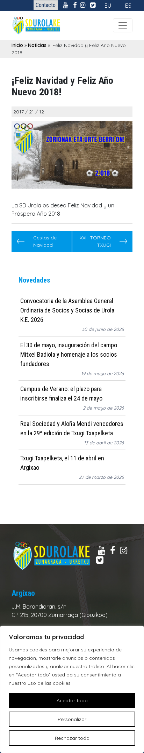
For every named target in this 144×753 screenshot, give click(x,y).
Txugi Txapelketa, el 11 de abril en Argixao (62, 462)
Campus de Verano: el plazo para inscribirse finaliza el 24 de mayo (61, 393)
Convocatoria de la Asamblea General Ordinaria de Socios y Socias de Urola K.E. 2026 (67, 310)
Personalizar (72, 719)
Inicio (17, 45)
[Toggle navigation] (122, 25)
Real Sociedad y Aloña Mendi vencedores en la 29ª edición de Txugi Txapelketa (71, 428)
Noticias (37, 45)
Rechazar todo (72, 738)
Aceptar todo (72, 700)
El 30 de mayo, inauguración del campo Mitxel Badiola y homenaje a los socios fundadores (68, 354)
